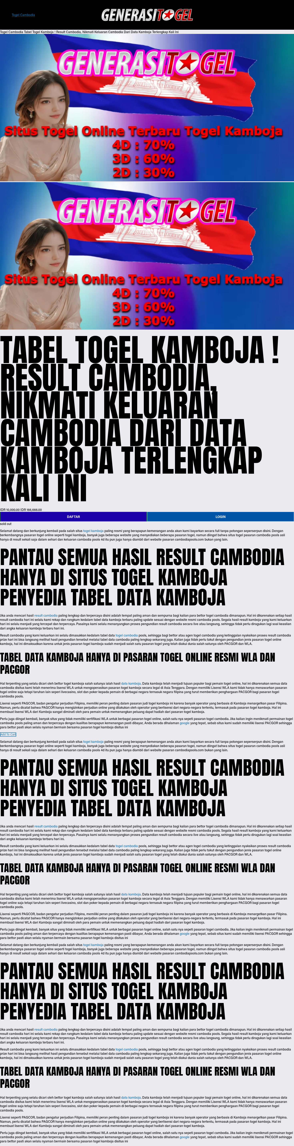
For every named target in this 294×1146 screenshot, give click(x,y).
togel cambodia (127, 635)
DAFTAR (73, 517)
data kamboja (131, 683)
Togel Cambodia (23, 15)
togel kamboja (93, 531)
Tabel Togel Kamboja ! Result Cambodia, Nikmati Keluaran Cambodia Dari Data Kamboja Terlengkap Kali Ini (101, 32)
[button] (8, 734)
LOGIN (221, 517)
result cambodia (46, 615)
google (185, 723)
